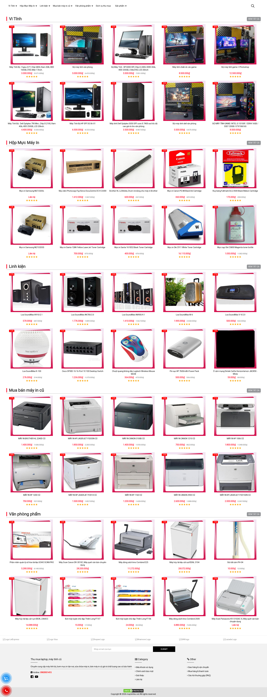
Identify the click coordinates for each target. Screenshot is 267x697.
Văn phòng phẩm (25, 514)
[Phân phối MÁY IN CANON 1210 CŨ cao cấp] (184, 416)
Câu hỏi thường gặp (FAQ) (199, 675)
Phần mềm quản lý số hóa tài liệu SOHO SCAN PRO (32, 562)
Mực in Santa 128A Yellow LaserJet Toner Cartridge (82, 247)
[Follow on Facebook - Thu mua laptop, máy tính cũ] (32, 677)
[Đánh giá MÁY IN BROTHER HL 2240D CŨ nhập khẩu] (32, 416)
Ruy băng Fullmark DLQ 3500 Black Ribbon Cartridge (235, 191)
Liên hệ (139, 679)
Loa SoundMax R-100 (31, 371)
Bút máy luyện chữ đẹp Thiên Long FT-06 (133, 619)
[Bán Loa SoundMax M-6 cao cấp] (184, 292)
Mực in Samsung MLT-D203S (31, 247)
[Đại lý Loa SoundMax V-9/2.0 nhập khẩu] (235, 292)
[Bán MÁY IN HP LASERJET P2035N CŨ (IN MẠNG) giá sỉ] (83, 416)
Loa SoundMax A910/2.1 (32, 315)
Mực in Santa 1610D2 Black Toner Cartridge (133, 247)
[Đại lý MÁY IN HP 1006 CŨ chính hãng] (235, 416)
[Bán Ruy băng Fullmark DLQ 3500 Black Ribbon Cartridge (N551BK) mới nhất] (235, 168)
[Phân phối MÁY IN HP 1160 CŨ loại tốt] (133, 472)
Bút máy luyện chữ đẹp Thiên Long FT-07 (82, 619)
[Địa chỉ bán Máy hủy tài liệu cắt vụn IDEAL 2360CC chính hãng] (32, 596)
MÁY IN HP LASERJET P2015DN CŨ (235, 495)
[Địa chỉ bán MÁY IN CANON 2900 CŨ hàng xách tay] (184, 472)
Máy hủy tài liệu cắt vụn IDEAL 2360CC (31, 619)
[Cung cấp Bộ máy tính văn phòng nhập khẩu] (83, 44)
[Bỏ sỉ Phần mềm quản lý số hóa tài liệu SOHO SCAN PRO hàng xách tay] (32, 539)
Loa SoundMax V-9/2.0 (235, 315)
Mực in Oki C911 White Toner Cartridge (184, 247)
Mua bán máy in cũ (26, 390)
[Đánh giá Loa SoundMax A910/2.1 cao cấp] (32, 292)
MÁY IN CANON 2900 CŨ (184, 495)
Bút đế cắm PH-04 (235, 562)
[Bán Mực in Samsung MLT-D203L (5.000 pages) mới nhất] (32, 168)
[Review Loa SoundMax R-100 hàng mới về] (32, 348)
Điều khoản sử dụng (144, 667)
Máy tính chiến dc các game (184, 67)
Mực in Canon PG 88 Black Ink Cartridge (184, 191)
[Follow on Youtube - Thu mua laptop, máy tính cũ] (37, 677)
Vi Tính (15, 18)
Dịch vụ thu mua (103, 6)
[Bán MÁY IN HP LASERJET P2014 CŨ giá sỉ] (83, 472)
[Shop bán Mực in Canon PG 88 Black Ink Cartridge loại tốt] (184, 168)
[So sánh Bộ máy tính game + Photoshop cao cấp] (235, 44)
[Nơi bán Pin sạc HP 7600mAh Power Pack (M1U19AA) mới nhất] (184, 348)
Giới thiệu (140, 675)
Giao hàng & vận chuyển (198, 667)
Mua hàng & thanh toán (198, 671)
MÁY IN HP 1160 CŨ (133, 495)
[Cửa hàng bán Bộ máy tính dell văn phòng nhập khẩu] (184, 101)
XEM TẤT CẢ (253, 19)
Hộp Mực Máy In (24, 142)
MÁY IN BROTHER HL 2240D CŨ (31, 438)
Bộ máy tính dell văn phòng (184, 123)
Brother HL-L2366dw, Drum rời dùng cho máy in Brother (133, 191)
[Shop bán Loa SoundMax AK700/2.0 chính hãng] (83, 292)
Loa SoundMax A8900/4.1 (133, 315)
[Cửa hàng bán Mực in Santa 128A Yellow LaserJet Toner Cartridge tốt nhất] (83, 225)
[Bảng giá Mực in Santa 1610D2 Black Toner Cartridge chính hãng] (133, 225)
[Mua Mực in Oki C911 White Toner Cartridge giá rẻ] (184, 225)
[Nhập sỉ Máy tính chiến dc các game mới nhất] (184, 44)
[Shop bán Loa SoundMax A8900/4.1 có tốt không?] (133, 292)
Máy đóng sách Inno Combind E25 (133, 562)
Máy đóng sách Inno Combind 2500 (184, 619)
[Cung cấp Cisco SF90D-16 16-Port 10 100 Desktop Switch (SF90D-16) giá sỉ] (83, 348)
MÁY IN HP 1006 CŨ (235, 438)
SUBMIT (164, 649)
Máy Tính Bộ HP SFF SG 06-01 (83, 123)
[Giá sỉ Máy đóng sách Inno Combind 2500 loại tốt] (184, 596)
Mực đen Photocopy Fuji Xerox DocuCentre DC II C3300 (82, 191)
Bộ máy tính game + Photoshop (235, 67)
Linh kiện (17, 266)
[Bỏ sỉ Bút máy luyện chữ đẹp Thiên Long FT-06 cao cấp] (133, 596)
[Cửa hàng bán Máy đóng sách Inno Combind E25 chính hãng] (133, 539)
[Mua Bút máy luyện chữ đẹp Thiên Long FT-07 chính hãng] (83, 596)
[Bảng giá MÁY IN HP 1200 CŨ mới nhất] (32, 472)
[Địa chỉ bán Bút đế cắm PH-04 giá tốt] (235, 539)
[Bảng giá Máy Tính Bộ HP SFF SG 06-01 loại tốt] (83, 101)
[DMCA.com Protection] (133, 690)
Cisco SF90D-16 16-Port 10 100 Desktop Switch (82, 371)
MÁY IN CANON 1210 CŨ (184, 438)
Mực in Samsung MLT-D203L (31, 191)
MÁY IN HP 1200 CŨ (31, 495)
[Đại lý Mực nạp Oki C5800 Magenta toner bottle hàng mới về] (235, 225)
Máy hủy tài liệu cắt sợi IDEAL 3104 (184, 562)
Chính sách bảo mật (144, 671)
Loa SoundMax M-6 (184, 315)
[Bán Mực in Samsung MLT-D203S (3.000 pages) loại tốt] (32, 225)
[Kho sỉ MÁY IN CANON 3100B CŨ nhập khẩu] (133, 416)
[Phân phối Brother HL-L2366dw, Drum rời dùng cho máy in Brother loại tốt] (133, 168)
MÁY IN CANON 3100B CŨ (133, 438)
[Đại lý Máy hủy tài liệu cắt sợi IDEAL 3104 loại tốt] (184, 539)
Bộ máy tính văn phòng (83, 67)
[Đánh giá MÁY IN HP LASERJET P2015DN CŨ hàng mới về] (235, 472)
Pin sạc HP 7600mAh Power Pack (184, 371)
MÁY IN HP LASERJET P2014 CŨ (83, 495)
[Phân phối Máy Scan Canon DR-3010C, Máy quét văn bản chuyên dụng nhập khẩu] (83, 539)
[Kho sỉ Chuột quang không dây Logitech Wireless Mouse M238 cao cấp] (133, 348)
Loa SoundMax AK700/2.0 (82, 315)
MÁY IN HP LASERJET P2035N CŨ (82, 438)
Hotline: (42, 672)
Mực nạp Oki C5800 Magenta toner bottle (235, 247)
